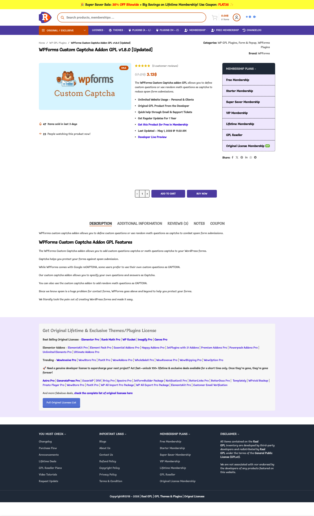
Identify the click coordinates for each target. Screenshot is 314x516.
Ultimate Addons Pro (86, 352)
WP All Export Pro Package (152, 385)
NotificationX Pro (176, 380)
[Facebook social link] (232, 157)
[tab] (100, 223)
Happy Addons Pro (153, 347)
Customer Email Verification (210, 385)
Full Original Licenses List (61, 402)
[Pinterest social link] (241, 157)
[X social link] (237, 157)
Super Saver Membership (175, 454)
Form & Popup (247, 42)
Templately (239, 380)
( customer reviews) (165, 66)
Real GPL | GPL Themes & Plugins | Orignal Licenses (172, 496)
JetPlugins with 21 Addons (183, 347)
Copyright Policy (109, 468)
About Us (104, 448)
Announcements (49, 454)
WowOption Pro (213, 360)
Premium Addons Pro (214, 347)
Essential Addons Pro (126, 347)
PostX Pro (104, 360)
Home (42, 42)
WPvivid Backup (258, 380)
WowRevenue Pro (166, 360)
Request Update (48, 481)
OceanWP (88, 380)
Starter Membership (172, 448)
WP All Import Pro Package (117, 385)
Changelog (45, 441)
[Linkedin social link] (246, 157)
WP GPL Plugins (58, 42)
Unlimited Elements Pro (57, 352)
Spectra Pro (124, 380)
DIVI (99, 380)
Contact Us (106, 454)
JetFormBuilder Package (149, 380)
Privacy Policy (108, 474)
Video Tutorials (48, 474)
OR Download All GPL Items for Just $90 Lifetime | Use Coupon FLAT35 (175, 207)
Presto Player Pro (54, 385)
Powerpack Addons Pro (243, 347)
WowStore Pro (87, 360)
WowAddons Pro (123, 360)
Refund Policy (107, 461)
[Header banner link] (157, 4)
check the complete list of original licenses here (103, 393)
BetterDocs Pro (220, 380)
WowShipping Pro (191, 360)
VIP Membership (170, 461)
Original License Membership (178, 481)
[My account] (236, 17)
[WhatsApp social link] (251, 157)
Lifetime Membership (173, 468)
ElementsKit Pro (78, 347)
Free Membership (170, 441)
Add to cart (168, 193)
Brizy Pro (109, 380)
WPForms (264, 53)
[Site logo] (45, 16)
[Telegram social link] (255, 157)
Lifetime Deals (47, 461)
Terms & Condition (110, 481)
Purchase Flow (48, 448)
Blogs (102, 441)
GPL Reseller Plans (50, 468)
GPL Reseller (167, 474)
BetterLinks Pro (199, 380)
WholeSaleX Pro (144, 360)
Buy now (202, 193)
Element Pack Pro (100, 347)
